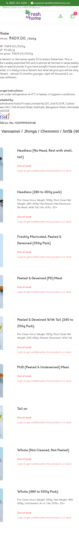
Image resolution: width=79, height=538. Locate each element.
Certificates (28, 6)
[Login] (60, 16)
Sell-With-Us (63, 6)
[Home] (33, 11)
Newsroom (45, 6)
